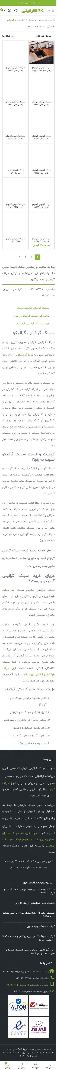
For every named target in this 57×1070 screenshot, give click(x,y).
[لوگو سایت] (32, 10)
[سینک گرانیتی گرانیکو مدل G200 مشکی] (41, 224)
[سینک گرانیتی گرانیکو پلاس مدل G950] (15, 88)
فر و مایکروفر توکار (26, 839)
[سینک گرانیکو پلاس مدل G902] (15, 156)
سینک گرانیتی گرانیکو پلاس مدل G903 (41, 172)
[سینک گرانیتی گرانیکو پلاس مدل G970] (41, 88)
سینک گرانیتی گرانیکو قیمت (33, 308)
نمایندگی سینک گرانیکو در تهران (31, 316)
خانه (52, 20)
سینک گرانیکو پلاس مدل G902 (15, 172)
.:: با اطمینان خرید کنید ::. (28, 2)
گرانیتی (21, 20)
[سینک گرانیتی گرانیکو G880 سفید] (15, 224)
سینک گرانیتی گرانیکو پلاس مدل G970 (41, 103)
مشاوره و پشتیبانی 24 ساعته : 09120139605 (27, 985)
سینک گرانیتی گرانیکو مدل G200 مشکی (41, 240)
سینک (31, 20)
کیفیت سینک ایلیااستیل (41, 926)
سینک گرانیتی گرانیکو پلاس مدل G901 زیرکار (41, 69)
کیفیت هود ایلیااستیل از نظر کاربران (35, 903)
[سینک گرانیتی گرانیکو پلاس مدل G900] (41, 190)
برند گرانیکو (25, 355)
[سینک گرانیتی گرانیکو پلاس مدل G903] (41, 156)
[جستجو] (16, 11)
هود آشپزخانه (29, 833)
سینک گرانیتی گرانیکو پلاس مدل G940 (41, 137)
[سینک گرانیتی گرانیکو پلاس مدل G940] (41, 122)
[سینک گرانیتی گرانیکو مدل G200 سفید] (15, 190)
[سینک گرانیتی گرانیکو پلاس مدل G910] (15, 53)
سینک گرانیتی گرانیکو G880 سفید (15, 240)
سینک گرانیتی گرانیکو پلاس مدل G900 (41, 206)
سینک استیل (11, 833)
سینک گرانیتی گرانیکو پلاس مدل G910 (15, 69)
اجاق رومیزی (47, 839)
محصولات (42, 20)
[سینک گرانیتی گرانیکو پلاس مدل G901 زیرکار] (41, 53)
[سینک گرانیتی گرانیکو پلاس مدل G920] (15, 122)
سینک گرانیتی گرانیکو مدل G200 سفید (15, 206)
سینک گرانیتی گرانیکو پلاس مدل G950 (15, 103)
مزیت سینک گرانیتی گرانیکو (33, 324)
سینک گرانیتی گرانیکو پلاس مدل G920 (15, 137)
